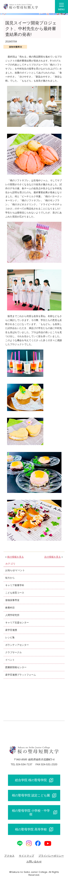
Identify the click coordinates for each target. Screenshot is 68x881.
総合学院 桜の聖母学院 (31, 780)
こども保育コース (14, 592)
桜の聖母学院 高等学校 (31, 829)
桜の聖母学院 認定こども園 (31, 795)
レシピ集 (10, 637)
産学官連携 (11, 630)
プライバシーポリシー (51, 855)
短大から (10, 577)
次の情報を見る (52, 556)
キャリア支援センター (17, 622)
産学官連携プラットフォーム (20, 674)
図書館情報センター (15, 667)
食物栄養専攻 (12, 600)
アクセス (9, 855)
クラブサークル (13, 652)
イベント (10, 659)
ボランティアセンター (17, 645)
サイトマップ (26, 855)
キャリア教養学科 (14, 585)
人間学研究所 (12, 615)
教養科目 (10, 607)
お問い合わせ (34, 861)
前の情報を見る (15, 556)
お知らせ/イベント (15, 570)
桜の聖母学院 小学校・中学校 (31, 812)
